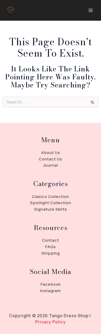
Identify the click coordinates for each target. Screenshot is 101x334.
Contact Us (50, 159)
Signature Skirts (50, 209)
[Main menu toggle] (90, 10)
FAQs (50, 246)
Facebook (51, 284)
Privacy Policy (50, 322)
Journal (50, 165)
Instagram (50, 290)
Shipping (50, 253)
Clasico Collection (50, 196)
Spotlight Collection (50, 202)
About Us (50, 152)
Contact (50, 240)
